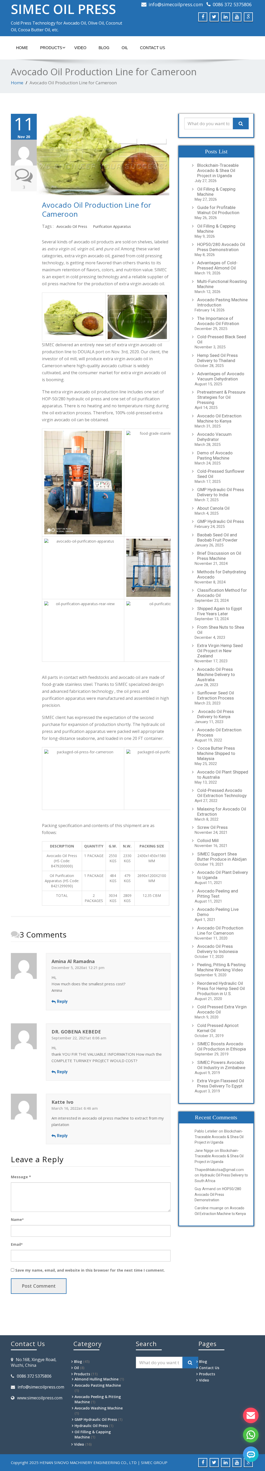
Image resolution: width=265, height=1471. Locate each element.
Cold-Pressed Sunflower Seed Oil (221, 474)
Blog (104, 48)
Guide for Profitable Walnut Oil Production (218, 210)
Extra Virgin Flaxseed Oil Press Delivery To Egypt (220, 1083)
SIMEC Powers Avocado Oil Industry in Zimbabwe (221, 1065)
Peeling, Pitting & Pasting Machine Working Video (221, 967)
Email (17, 1244)
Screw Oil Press (212, 827)
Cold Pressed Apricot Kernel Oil (218, 1028)
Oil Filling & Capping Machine (216, 191)
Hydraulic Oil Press (91, 1425)
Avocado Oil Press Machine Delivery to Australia (216, 674)
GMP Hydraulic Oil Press (220, 521)
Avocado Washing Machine (99, 1408)
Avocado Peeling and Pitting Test (217, 893)
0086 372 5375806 (232, 4)
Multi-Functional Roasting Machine (222, 284)
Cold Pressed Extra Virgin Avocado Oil (222, 1009)
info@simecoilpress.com (176, 4)
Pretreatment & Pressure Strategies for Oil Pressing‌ (221, 397)
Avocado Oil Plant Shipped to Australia (222, 774)
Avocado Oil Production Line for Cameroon (96, 209)
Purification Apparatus (112, 226)
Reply (62, 1001)
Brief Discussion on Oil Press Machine (219, 556)
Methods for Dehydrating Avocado (221, 574)
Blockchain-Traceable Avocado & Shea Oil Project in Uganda (218, 170)
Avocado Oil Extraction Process (219, 732)
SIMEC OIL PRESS (63, 9)
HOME (22, 48)
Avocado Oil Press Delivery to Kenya (215, 714)
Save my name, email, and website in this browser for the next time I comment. (90, 1270)
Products (51, 48)
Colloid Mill (208, 840)
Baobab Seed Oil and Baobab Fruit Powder (217, 537)
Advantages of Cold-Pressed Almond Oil (217, 265)
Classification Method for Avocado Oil (222, 593)
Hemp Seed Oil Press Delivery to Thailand (217, 358)
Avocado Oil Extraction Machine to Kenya (219, 418)
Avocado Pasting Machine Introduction (222, 302)
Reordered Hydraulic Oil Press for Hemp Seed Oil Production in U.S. (221, 988)
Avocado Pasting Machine (98, 1385)
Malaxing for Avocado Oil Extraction (221, 811)
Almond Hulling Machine (97, 1379)
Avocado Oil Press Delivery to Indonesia (217, 949)
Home (17, 83)
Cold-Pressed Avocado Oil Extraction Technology (222, 793)
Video (80, 48)
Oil (125, 48)
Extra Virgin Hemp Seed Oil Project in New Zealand (220, 650)
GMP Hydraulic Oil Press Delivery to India (220, 492)
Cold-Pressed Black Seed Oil (221, 339)
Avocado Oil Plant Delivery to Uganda (222, 875)
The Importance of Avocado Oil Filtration (218, 321)
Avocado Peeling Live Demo (218, 912)
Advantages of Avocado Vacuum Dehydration (220, 376)
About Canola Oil (213, 508)
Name (17, 1219)
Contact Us (152, 48)
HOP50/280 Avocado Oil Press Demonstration (221, 247)
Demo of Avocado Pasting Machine (215, 455)
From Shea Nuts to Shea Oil (220, 630)
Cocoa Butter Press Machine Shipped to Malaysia (216, 753)
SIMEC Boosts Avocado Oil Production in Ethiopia (221, 1046)
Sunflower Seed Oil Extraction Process (215, 695)
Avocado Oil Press (71, 226)
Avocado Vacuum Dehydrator (214, 437)
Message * (21, 1176)
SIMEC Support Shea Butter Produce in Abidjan (222, 856)
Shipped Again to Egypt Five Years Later (219, 611)
